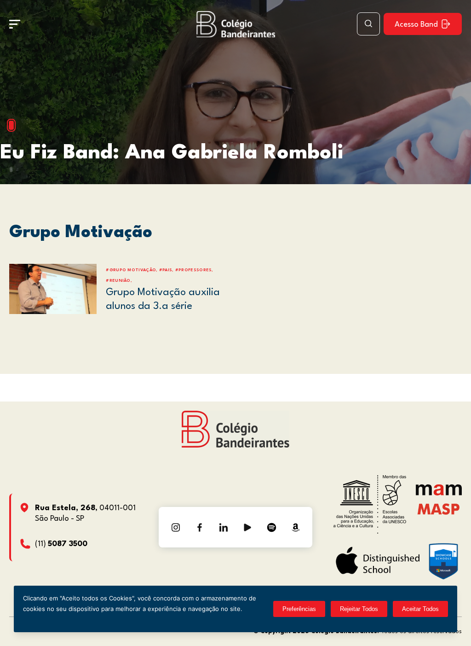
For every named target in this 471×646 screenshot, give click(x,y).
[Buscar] (368, 24)
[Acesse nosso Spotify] (271, 527)
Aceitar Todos (420, 608)
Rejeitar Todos (359, 608)
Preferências (299, 608)
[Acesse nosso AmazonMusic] (295, 527)
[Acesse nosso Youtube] (247, 527)
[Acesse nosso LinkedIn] (223, 527)
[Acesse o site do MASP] (438, 508)
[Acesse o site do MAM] (439, 493)
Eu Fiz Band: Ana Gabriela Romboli (171, 153)
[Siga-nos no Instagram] (176, 527)
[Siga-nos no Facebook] (199, 527)
